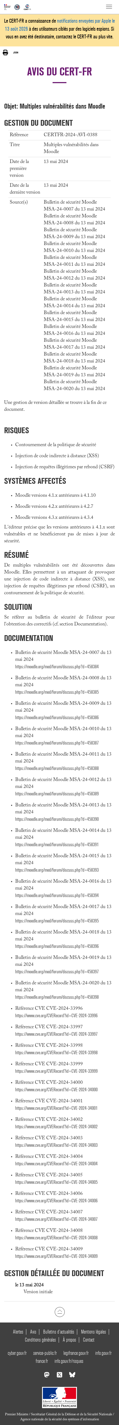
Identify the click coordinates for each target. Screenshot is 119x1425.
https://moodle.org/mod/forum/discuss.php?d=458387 (57, 743)
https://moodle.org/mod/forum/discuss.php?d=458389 (57, 794)
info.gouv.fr (103, 1353)
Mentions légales (93, 1332)
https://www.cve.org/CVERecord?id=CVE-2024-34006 (56, 1201)
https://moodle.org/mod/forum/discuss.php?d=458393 (57, 870)
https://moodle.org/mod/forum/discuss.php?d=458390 (57, 819)
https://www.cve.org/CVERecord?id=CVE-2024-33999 (56, 1071)
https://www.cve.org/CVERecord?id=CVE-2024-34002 (56, 1127)
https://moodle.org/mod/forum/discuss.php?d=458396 (57, 946)
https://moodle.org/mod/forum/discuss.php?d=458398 (57, 997)
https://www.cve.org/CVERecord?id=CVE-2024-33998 (56, 1053)
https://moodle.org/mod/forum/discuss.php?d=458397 (57, 972)
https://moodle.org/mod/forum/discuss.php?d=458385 (57, 692)
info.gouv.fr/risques (69, 1361)
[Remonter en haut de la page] (60, 1312)
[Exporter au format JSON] (15, 52)
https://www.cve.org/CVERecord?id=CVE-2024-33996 (56, 1016)
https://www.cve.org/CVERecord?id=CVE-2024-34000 (56, 1090)
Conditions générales (40, 1340)
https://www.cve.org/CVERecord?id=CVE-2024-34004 (56, 1164)
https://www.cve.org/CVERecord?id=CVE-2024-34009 (56, 1256)
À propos (69, 1340)
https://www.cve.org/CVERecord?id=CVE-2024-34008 (56, 1238)
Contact (88, 1340)
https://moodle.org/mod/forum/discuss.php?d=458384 (57, 667)
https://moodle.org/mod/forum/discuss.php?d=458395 (57, 921)
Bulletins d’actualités (58, 1332)
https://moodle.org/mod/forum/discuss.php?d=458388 (57, 768)
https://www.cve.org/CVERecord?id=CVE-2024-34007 (56, 1219)
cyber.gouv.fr (17, 1353)
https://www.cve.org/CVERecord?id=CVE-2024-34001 (56, 1108)
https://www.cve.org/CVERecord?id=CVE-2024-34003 (56, 1145)
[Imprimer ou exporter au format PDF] (5, 52)
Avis (33, 1332)
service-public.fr (45, 1353)
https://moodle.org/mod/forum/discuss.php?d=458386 (57, 718)
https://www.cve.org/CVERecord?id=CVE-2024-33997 (56, 1034)
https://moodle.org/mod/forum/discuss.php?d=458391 (57, 845)
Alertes (18, 1332)
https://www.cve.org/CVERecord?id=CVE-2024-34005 (56, 1182)
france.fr (42, 1361)
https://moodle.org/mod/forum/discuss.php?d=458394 (57, 895)
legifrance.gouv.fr (76, 1353)
